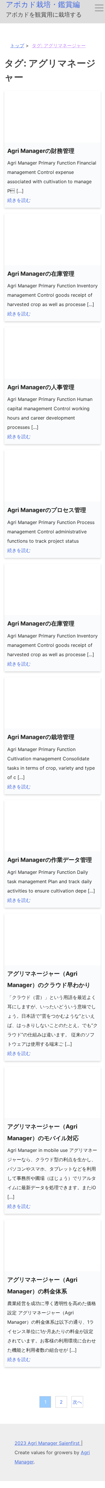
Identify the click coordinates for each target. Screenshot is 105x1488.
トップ (17, 45)
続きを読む (19, 200)
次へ (77, 1402)
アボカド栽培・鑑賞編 (43, 4)
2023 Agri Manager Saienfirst (48, 1443)
